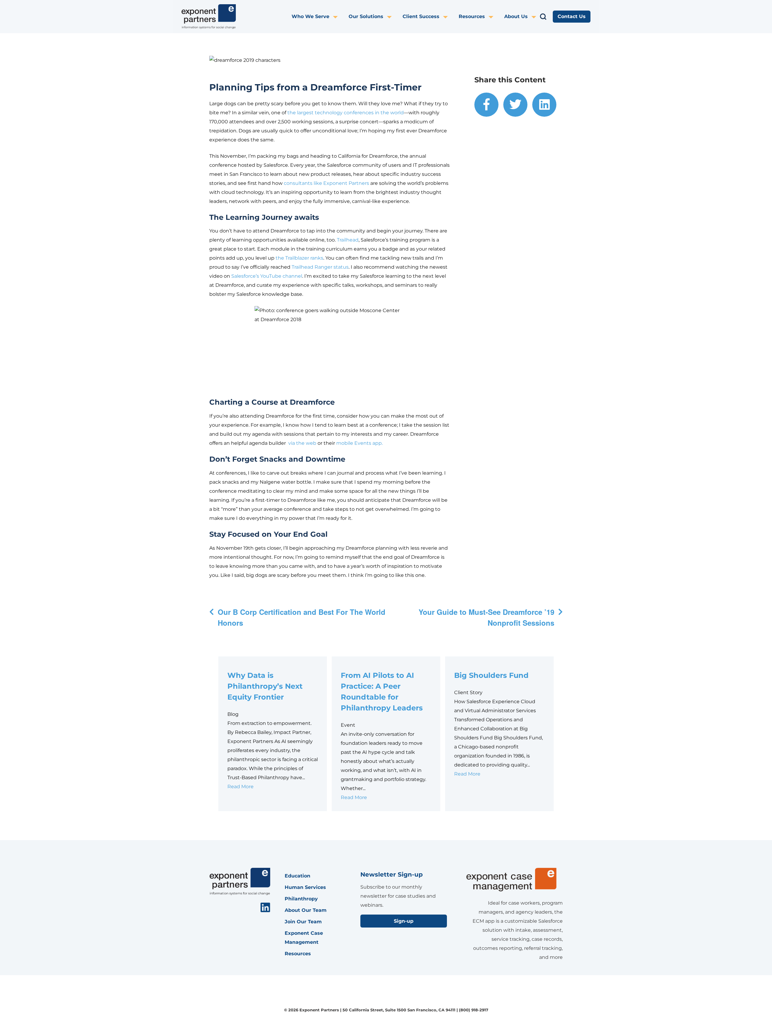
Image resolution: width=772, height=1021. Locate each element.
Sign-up (403, 921)
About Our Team (306, 910)
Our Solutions (366, 16)
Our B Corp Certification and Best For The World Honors (301, 617)
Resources (472, 16)
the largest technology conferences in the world (345, 112)
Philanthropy (301, 899)
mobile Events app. (359, 443)
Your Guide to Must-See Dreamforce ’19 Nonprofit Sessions (486, 617)
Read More (240, 786)
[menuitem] (320, 16)
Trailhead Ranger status (320, 267)
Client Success (421, 16)
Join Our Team (303, 922)
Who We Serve (310, 16)
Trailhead (348, 240)
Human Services (305, 887)
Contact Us (572, 16)
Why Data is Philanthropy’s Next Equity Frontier (264, 686)
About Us (516, 16)
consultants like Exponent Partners (326, 183)
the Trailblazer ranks (299, 258)
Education (297, 876)
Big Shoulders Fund (492, 675)
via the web (302, 443)
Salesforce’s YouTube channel (266, 276)
